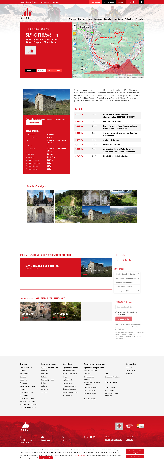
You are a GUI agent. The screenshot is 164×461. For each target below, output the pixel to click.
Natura (43, 383)
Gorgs (64, 377)
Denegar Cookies (135, 456)
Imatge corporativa (27, 398)
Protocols (23, 383)
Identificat (34, 123)
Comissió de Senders (124, 287)
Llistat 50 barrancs (69, 389)
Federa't (121, 2)
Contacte (129, 437)
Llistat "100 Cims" (68, 371)
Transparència (25, 374)
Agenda (139, 19)
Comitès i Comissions (28, 408)
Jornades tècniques (69, 386)
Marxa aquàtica (89, 390)
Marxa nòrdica (110, 390)
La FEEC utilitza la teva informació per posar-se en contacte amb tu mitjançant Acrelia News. (128, 327)
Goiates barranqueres (70, 392)
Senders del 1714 (122, 291)
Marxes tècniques (90, 393)
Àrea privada (109, 2)
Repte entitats (67, 380)
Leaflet (116, 77)
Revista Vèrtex (131, 371)
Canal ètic (129, 440)
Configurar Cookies (45, 458)
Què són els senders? (124, 282)
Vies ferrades (67, 395)
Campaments (67, 383)
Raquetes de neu (90, 399)
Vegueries (23, 380)
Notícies (129, 374)
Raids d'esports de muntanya (111, 394)
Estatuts (23, 377)
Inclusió (44, 377)
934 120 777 (66, 440)
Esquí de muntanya (90, 387)
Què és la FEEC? (26, 368)
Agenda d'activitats (70, 368)
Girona (41, 71)
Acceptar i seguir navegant (135, 451)
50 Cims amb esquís (69, 374)
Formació (44, 389)
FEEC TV (129, 368)
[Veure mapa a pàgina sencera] (74, 48)
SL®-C (49, 137)
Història (23, 371)
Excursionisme (110, 387)
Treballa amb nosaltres (28, 404)
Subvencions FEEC (26, 392)
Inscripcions (95, 2)
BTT (106, 374)
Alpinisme (87, 374)
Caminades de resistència (89, 378)
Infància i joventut (47, 380)
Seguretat (44, 374)
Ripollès (30, 71)
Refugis (44, 386)
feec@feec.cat (47, 440)
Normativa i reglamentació (126, 278)
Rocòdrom (24, 395)
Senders (45, 29)
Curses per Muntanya (112, 377)
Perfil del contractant (27, 401)
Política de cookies (79, 455)
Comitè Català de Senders (126, 274)
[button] (74, 25)
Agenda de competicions (94, 368)
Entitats (23, 389)
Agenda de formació (49, 368)
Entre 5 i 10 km (54, 71)
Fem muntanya (32, 29)
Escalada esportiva (111, 382)
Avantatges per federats (113, 440)
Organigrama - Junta (27, 386)
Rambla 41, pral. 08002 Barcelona (26, 441)
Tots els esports (90, 371)
